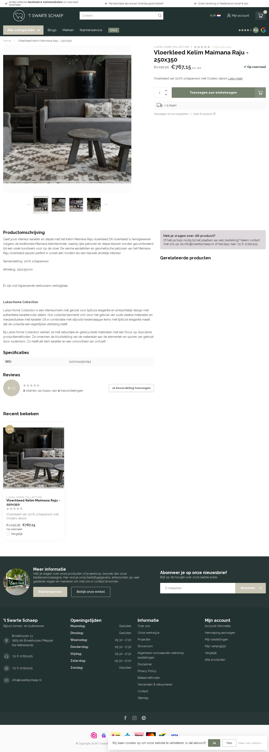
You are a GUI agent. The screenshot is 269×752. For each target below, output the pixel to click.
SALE (113, 30)
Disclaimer (145, 664)
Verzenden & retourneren (155, 684)
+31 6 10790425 (22, 656)
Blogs (52, 30)
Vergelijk (17, 534)
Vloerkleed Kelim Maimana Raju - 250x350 (45, 40)
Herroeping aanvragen (220, 632)
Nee (229, 743)
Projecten (144, 639)
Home (7, 40)
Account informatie (218, 626)
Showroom (145, 646)
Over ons (144, 626)
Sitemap (143, 698)
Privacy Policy (147, 671)
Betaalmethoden (149, 677)
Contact (143, 691)
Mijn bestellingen (216, 639)
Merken (68, 30)
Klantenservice (91, 30)
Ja (214, 743)
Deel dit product (203, 113)
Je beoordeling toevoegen (131, 388)
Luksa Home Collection (171, 47)
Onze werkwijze (148, 632)
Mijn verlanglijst (215, 646)
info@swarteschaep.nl (27, 680)
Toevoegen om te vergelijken (171, 113)
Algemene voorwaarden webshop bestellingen (161, 655)
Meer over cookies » (250, 743)
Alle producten (215, 659)
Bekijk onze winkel (91, 591)
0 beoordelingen (222, 47)
